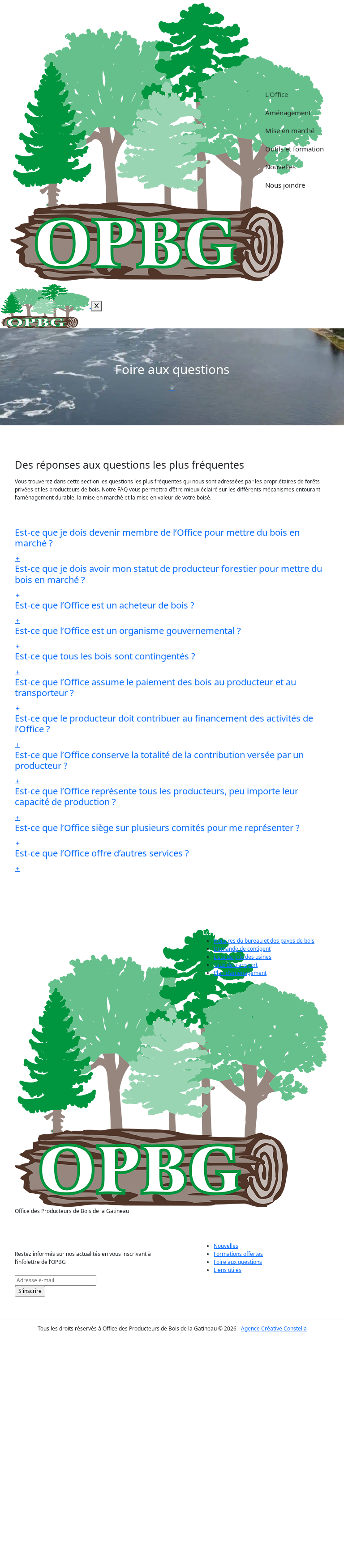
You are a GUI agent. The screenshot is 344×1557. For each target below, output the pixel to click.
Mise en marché (289, 130)
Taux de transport (236, 965)
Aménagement (288, 112)
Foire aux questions (238, 1262)
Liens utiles (227, 1270)
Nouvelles (280, 166)
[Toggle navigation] (332, 94)
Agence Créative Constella (274, 1328)
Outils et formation (294, 148)
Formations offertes (238, 1254)
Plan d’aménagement (240, 973)
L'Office (276, 94)
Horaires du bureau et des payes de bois (264, 940)
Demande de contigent (242, 949)
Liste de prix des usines (242, 957)
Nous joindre (285, 184)
